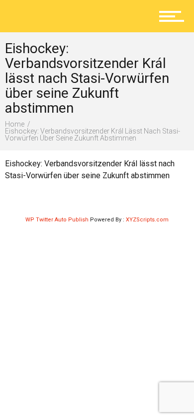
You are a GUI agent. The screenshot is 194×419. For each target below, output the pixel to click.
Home (14, 124)
